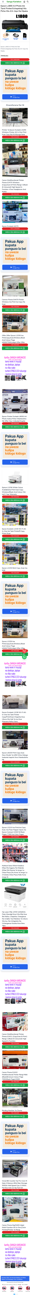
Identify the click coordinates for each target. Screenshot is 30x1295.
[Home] (24, 2)
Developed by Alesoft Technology (15, 1282)
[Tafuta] (28, 2)
